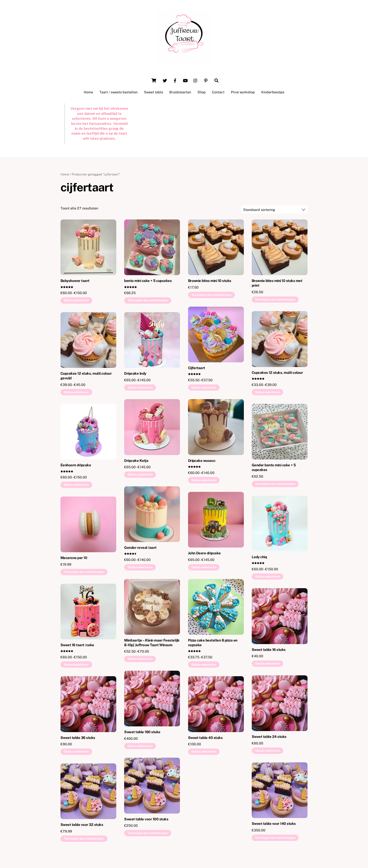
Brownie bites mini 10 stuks (209, 281)
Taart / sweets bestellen (118, 92)
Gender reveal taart (140, 547)
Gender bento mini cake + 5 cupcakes (274, 467)
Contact (218, 92)
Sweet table (153, 92)
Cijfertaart (196, 368)
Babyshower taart (74, 281)
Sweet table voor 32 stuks (81, 824)
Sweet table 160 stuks (142, 732)
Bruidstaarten (180, 92)
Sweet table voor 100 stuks (146, 819)
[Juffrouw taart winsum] (184, 60)
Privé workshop (243, 92)
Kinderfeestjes (272, 92)
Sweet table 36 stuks (77, 738)
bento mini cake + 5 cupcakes (148, 281)
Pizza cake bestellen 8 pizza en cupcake (212, 642)
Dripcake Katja (136, 460)
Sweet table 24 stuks (269, 736)
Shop (201, 92)
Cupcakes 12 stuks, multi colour (277, 372)
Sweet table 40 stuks (205, 738)
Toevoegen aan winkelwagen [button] (148, 300)
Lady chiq (259, 557)
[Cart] (154, 80)
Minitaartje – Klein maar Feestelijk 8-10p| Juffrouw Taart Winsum (151, 642)
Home (88, 92)
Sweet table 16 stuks (269, 649)
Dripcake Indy (135, 373)
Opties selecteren (76, 300)
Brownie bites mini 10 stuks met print (277, 283)
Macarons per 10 (73, 558)
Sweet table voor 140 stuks (274, 823)
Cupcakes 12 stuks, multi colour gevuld (86, 375)
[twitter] (165, 80)
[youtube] (185, 80)
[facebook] (175, 80)
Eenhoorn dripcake (75, 465)
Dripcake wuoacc (202, 460)
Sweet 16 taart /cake (77, 645)
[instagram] (195, 80)
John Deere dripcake (204, 553)
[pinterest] (205, 80)
